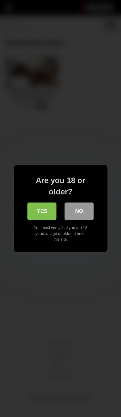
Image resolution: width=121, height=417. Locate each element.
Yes (42, 211)
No (79, 211)
